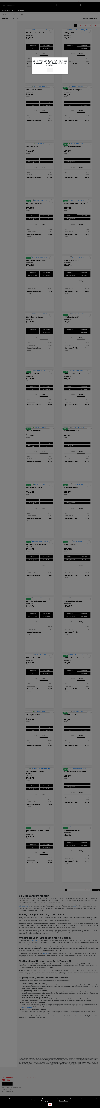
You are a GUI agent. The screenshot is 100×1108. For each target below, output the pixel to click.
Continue (50, 70)
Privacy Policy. (63, 1101)
